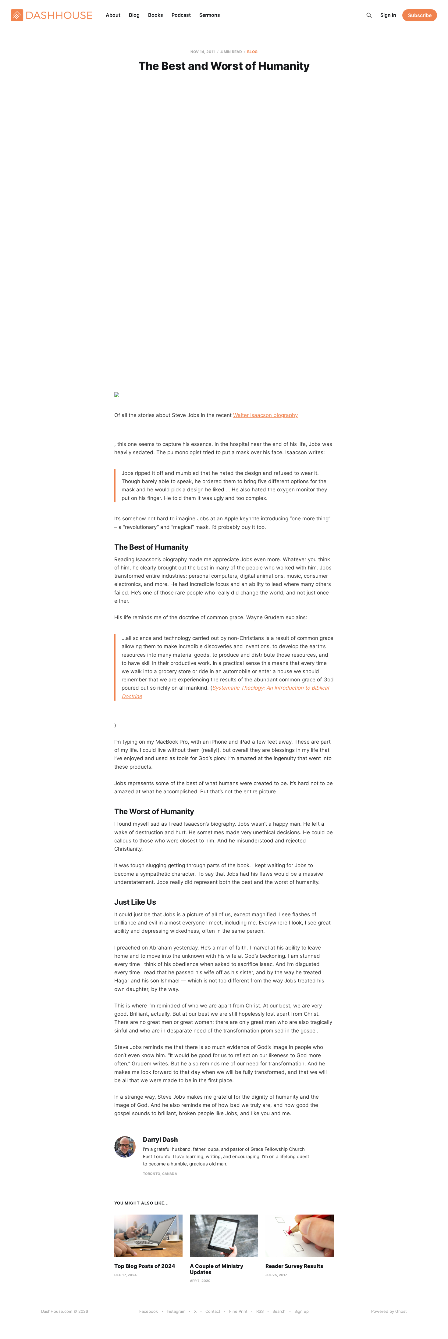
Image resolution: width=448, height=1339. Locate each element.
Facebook (148, 1311)
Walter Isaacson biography (265, 415)
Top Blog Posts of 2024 (144, 1266)
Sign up (301, 1311)
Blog (134, 15)
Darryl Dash (160, 1139)
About (113, 15)
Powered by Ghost (389, 1311)
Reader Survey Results (294, 1266)
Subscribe (420, 15)
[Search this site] (369, 15)
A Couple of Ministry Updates (216, 1269)
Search (279, 1311)
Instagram (176, 1311)
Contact (212, 1311)
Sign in (388, 15)
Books (155, 15)
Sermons (209, 15)
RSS (260, 1311)
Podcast (181, 15)
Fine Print (238, 1311)
